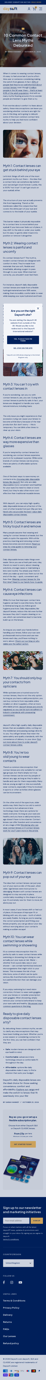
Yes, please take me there (23, 340)
